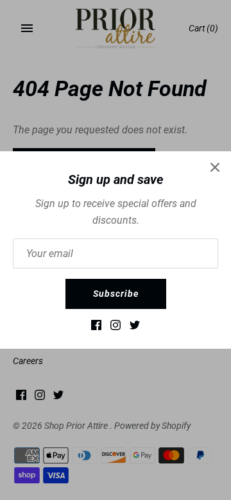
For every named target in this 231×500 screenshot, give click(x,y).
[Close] (215, 167)
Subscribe (116, 293)
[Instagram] (115, 328)
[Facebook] (96, 328)
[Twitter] (135, 328)
